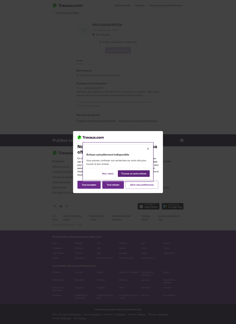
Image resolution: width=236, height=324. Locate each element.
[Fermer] (148, 148)
